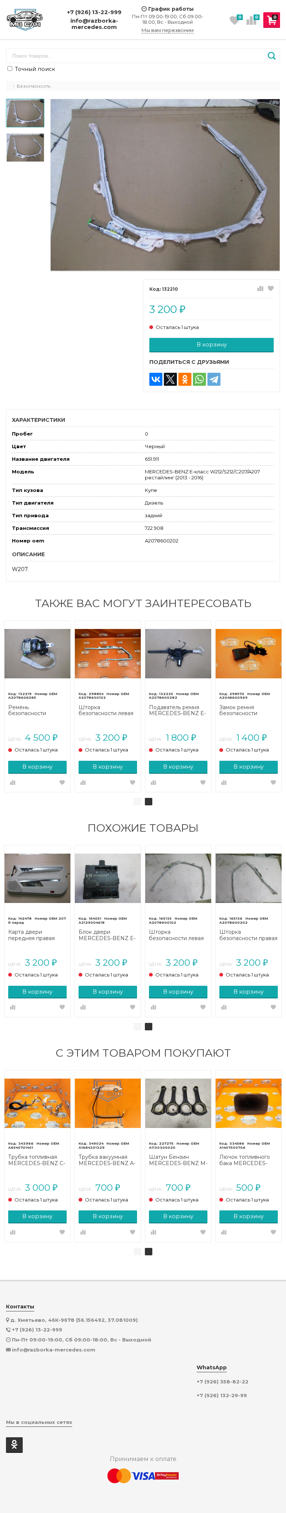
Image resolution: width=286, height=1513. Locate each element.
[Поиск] (271, 55)
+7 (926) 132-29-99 (222, 1395)
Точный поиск (34, 69)
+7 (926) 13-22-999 (94, 12)
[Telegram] (213, 379)
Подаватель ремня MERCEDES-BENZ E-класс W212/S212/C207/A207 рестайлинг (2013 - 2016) (178, 710)
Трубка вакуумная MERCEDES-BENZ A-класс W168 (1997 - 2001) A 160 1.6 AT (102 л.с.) (108, 1160)
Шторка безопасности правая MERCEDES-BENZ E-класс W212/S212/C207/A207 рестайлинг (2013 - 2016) (248, 935)
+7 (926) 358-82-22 (222, 1382)
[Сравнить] (260, 289)
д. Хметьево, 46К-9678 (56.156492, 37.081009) (74, 1320)
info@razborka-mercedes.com (94, 23)
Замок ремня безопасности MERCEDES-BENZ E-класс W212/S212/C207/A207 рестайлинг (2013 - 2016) (248, 710)
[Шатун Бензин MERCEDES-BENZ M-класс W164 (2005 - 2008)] (178, 1103)
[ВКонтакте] (155, 379)
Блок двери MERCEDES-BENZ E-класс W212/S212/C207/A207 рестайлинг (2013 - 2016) (108, 935)
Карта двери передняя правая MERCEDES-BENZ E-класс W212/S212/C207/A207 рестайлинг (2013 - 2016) (37, 935)
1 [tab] (137, 801)
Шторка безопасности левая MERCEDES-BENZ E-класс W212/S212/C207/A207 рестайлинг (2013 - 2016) (108, 710)
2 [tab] (148, 801)
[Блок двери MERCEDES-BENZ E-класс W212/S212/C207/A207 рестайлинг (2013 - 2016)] (108, 878)
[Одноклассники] (184, 379)
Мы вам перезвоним (168, 30)
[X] (170, 379)
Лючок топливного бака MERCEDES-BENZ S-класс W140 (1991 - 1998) (246, 1160)
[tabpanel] (37, 706)
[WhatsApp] (199, 379)
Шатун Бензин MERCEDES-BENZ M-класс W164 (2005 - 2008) (178, 1160)
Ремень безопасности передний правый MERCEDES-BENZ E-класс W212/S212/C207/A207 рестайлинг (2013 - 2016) (37, 710)
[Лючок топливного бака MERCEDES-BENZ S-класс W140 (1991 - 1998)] (249, 1103)
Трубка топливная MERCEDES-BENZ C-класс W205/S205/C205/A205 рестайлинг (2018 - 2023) (37, 1160)
